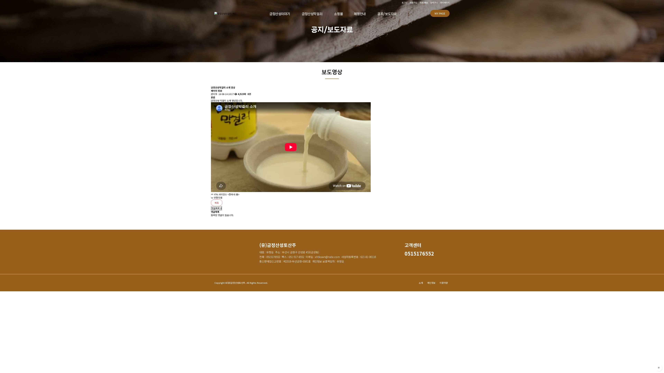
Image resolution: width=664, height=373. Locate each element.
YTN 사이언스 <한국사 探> (226, 194)
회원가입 (413, 2)
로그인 (404, 2)
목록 (217, 202)
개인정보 (431, 282)
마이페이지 (445, 2)
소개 (421, 282)
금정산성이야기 (279, 14)
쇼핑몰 (338, 14)
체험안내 (360, 14)
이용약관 (444, 282)
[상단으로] (658, 367)
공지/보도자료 (387, 14)
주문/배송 (423, 2)
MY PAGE (440, 13)
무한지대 (218, 197)
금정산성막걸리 (312, 14)
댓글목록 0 (216, 208)
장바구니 (434, 2)
